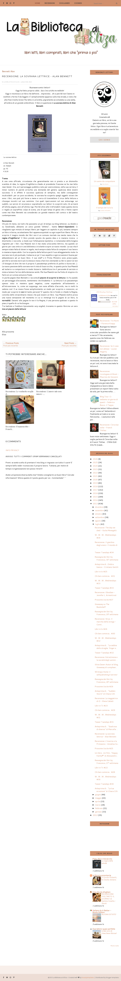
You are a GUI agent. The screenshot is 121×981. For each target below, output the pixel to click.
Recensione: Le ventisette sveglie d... (19, 392)
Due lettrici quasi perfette (104, 928)
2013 (95, 503)
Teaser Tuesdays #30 (104, 783)
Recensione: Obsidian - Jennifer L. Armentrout (105, 593)
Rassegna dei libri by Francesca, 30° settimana (106, 558)
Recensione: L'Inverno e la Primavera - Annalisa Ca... (107, 742)
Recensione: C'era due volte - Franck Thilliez (109, 427)
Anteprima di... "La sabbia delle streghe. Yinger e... (106, 646)
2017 (95, 489)
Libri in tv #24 (101, 629)
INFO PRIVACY (12, 450)
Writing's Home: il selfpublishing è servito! (106, 673)
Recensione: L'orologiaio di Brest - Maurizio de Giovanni (109, 374)
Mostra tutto (114, 946)
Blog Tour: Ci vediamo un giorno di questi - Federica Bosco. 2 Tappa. (109, 400)
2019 (95, 483)
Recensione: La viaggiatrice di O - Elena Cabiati (106, 699)
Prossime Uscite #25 (104, 748)
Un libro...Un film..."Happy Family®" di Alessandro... (106, 754)
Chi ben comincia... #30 (105, 633)
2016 (95, 493)
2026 (95, 459)
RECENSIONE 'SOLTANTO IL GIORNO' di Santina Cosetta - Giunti (109, 899)
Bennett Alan (8, 71)
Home (37, 3)
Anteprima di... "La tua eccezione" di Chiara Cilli (106, 790)
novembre (99, 510)
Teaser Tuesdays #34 (104, 552)
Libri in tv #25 (101, 571)
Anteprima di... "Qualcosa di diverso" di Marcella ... (106, 728)
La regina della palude (107, 861)
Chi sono (104, 139)
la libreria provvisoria (102, 875)
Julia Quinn (105, 184)
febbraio (99, 808)
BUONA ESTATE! (109, 914)
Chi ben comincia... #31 (105, 576)
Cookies (78, 3)
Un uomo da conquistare (104, 181)
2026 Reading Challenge (104, 292)
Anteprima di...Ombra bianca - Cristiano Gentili (106, 565)
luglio (97, 524)
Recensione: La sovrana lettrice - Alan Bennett (105, 735)
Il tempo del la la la (104, 207)
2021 (95, 476)
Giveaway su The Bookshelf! (102, 605)
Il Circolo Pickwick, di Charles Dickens (109, 878)
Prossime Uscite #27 (104, 599)
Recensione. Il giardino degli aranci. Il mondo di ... (106, 545)
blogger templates (112, 977)
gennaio (98, 811)
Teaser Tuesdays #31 (104, 722)
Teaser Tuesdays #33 (104, 587)
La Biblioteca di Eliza (12, 82)
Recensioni (50, 3)
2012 (95, 815)
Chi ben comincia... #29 (105, 710)
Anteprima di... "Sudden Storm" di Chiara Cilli (105, 692)
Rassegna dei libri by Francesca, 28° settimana (106, 680)
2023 (95, 469)
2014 (95, 500)
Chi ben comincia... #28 (105, 772)
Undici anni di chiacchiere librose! (109, 932)
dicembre (99, 507)
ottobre (98, 513)
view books (115, 306)
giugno (98, 794)
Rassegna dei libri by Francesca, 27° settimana (106, 761)
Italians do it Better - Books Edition (102, 911)
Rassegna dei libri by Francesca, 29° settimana (106, 613)
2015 (95, 496)
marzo (98, 804)
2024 (95, 465)
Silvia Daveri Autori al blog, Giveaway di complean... (106, 666)
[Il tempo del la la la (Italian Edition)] (104, 203)
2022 (95, 472)
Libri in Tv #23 (101, 705)
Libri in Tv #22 (101, 767)
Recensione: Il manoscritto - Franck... (18, 427)
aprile (97, 801)
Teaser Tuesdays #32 (104, 652)
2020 (95, 479)
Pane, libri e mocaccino (102, 858)
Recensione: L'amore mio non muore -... (49, 392)
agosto (98, 520)
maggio (98, 798)
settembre (99, 517)
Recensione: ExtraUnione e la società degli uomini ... (106, 658)
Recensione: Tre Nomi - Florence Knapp (109, 322)
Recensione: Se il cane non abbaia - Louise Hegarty (109, 349)
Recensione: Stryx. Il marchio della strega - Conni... (105, 621)
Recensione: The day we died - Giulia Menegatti (106, 529)
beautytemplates (88, 977)
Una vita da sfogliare (101, 892)
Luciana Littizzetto (105, 210)
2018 (95, 486)
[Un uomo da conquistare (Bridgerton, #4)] (104, 178)
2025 (95, 462)
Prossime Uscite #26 (104, 686)
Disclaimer (64, 3)
